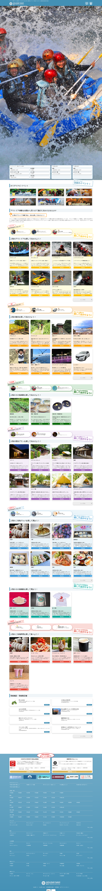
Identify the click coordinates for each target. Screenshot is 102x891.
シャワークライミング (65, 822)
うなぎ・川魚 (46, 875)
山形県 (53, 792)
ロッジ (45, 855)
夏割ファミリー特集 (31, 784)
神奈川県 (62, 797)
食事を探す (77, 166)
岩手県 (28, 792)
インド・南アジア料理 (15, 875)
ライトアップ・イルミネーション (50, 835)
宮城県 (37, 792)
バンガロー (46, 853)
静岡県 (70, 802)
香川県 (62, 812)
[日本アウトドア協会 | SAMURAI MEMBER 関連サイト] (30, 777)
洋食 (28, 865)
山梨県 (45, 802)
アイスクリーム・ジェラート (49, 873)
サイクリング (29, 833)
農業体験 (45, 845)
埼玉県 (37, 797)
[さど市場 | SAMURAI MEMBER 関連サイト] (86, 777)
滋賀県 (20, 807)
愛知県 (78, 802)
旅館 (61, 853)
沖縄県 (70, 816)
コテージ (12, 853)
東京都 (53, 797)
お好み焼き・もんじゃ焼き (82, 875)
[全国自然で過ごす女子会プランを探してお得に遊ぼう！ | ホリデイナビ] (51, 202)
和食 (45, 865)
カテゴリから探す (56, 173)
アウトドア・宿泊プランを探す (17, 166)
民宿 (78, 853)
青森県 (20, 792)
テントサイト (79, 855)
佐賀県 (20, 816)
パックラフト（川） (14, 825)
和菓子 (12, 865)
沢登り (45, 825)
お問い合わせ (42, 887)
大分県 (45, 816)
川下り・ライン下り (64, 825)
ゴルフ (12, 843)
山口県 (45, 812)
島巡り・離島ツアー (31, 835)
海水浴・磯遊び (80, 833)
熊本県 (37, 816)
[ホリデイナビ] (51, 884)
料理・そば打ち (80, 845)
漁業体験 (29, 845)
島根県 (20, 812)
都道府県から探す (14, 170)
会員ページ (36, 887)
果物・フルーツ (47, 863)
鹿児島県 (62, 816)
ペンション (13, 855)
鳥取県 (12, 812)
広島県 (37, 812)
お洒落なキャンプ (64, 784)
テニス (28, 843)
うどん (28, 875)
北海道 (12, 792)
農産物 (78, 863)
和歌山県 (62, 807)
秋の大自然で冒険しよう (15, 786)
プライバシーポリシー (65, 887)
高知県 (78, 812)
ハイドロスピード (47, 822)
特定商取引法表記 (50, 887)
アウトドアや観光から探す (16, 173)
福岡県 (12, 816)
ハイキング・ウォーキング (82, 835)
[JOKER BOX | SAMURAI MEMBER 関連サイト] (58, 777)
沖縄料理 (62, 875)
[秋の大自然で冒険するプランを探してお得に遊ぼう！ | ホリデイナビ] (79, 202)
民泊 (28, 855)
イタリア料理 (79, 873)
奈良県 (53, 807)
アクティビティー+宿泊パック (49, 784)
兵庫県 (45, 807)
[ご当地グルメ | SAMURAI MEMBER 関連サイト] (44, 777)
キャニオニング (30, 822)
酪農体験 (62, 845)
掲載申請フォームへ (72, 771)
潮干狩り (12, 835)
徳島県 (53, 812)
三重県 (12, 807)
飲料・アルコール (80, 865)
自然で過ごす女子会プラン (82, 784)
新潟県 (12, 802)
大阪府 (37, 807)
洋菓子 (12, 863)
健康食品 (62, 863)
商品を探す (55, 166)
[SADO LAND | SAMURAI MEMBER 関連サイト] (72, 777)
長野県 (53, 802)
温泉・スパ (63, 833)
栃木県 (20, 797)
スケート (79, 843)
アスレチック (13, 833)
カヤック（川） (29, 825)
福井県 (37, 802)
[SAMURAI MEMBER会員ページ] (91, 3)
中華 (28, 863)
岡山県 (28, 812)
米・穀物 (62, 865)
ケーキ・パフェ (30, 873)
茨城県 (12, 797)
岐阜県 (62, 802)
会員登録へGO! (29, 771)
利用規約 (57, 887)
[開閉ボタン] (83, 299)
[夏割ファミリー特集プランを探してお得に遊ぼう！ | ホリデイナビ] (51, 192)
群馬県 (28, 797)
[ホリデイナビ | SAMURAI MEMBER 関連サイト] (15, 777)
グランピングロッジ (31, 853)
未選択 (32, 170)
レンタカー (63, 835)
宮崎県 (53, 816)
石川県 (28, 802)
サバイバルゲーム (14, 845)
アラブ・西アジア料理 (65, 873)
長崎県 (28, 816)
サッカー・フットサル (48, 843)
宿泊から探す (13, 177)
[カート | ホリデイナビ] (86, 3)
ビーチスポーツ (64, 843)
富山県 (20, 802)
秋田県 (45, 792)
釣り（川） (79, 825)
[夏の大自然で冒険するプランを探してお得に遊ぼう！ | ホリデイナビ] (23, 192)
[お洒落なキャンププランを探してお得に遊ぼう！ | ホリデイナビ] (23, 202)
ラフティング (13, 822)
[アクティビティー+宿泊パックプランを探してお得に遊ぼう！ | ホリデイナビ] (79, 192)
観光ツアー (46, 833)
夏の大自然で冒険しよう (15, 784)
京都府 (28, 807)
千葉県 (45, 797)
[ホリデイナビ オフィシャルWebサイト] (16, 4)
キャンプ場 (63, 855)
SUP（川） (79, 822)
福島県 (62, 792)
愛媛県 (70, 812)
